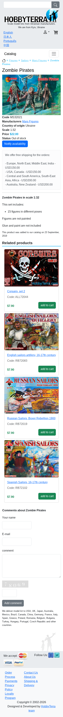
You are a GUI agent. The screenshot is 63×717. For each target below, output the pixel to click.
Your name (9, 517)
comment (7, 550)
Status (6, 138)
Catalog (10, 54)
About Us (30, 676)
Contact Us (31, 672)
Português (10, 41)
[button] (42, 32)
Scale (5, 129)
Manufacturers (11, 121)
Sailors (25, 60)
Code (5, 117)
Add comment (13, 603)
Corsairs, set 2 (16, 291)
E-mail (6, 534)
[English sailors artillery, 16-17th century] (31, 331)
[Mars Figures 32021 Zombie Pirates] (31, 94)
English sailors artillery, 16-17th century (31, 355)
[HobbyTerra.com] (31, 15)
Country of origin (13, 125)
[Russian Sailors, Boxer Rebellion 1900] (31, 395)
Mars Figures (39, 60)
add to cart (47, 305)
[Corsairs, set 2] (31, 267)
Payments (11, 681)
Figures (13, 60)
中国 (6, 45)
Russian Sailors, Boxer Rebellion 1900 (31, 418)
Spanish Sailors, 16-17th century (27, 482)
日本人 (8, 36)
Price (5, 134)
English (8, 32)
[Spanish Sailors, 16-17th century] (31, 458)
